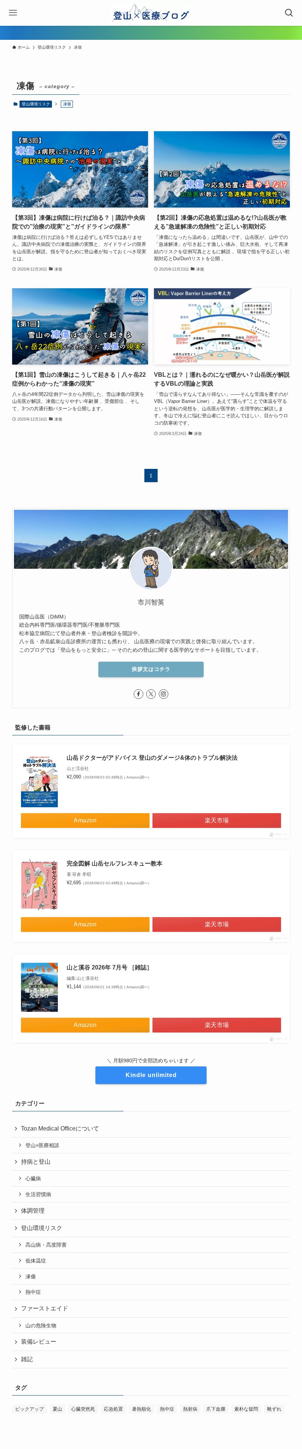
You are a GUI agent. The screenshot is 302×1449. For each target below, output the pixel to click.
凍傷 (30, 1276)
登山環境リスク (36, 104)
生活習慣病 (38, 1194)
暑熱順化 (141, 1409)
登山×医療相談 (42, 1145)
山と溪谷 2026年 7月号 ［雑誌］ (109, 967)
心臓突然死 (83, 1409)
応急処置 (113, 1409)
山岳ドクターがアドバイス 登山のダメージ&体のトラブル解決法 (152, 758)
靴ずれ (274, 1409)
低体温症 (35, 1261)
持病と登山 (35, 1162)
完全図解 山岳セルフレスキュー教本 (114, 863)
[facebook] (138, 694)
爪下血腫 (215, 1409)
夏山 (57, 1409)
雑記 (27, 1359)
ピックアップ (29, 1409)
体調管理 (33, 1211)
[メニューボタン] (13, 13)
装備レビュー (38, 1341)
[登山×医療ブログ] (151, 13)
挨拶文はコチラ (151, 669)
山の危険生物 (40, 1325)
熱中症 (33, 1292)
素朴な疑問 (246, 1409)
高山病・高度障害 (46, 1245)
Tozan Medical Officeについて (60, 1128)
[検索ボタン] (289, 13)
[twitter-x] (151, 694)
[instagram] (163, 694)
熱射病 (190, 1409)
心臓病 (33, 1178)
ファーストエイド (44, 1308)
